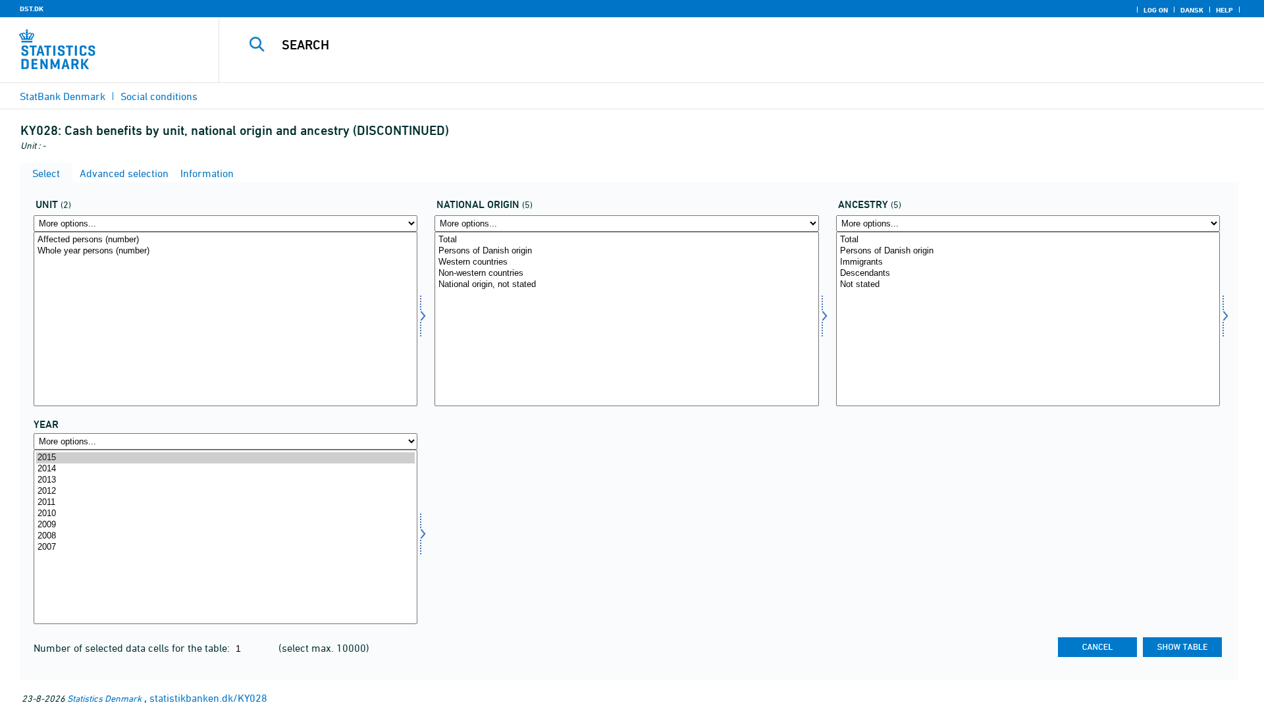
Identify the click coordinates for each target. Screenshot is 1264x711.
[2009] (225, 525)
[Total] (626, 240)
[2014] (225, 469)
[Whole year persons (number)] (225, 251)
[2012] (225, 491)
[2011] (225, 502)
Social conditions (159, 96)
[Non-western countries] (626, 273)
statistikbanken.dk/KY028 (208, 698)
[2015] (225, 457)
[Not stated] (1028, 284)
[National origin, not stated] (626, 284)
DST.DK (31, 8)
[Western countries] (626, 262)
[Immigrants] (1028, 262)
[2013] (225, 480)
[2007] (225, 547)
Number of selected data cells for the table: (133, 648)
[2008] (225, 536)
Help (1224, 9)
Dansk (1191, 9)
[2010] (225, 513)
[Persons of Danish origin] (626, 251)
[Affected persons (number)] (225, 240)
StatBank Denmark (62, 96)
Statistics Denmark (104, 698)
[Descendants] (1028, 273)
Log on (1156, 9)
